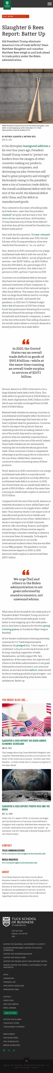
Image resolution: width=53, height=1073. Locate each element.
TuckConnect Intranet (14, 1027)
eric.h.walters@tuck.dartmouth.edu (19, 863)
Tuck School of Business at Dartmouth (7, 5)
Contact (7, 997)
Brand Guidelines (11, 1045)
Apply (5, 974)
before (33, 670)
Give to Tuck (10, 1013)
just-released (43, 234)
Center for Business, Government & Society (24, 944)
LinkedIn (9, 1050)
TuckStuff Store (11, 1023)
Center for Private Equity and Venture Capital (25, 961)
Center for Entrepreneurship (17, 954)
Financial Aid (9, 982)
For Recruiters (10, 1038)
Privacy (35, 1067)
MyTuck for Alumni (12, 1019)
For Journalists (11, 1041)
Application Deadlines (13, 986)
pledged (20, 645)
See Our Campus (10, 1004)
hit (10, 305)
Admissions (8, 978)
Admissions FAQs (11, 989)
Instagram (4, 1050)
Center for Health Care (14, 957)
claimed (6, 215)
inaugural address (35, 146)
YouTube (14, 1050)
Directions (8, 1000)
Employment (9, 1034)
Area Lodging (9, 1008)
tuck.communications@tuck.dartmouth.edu (24, 854)
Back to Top (26, 1060)
